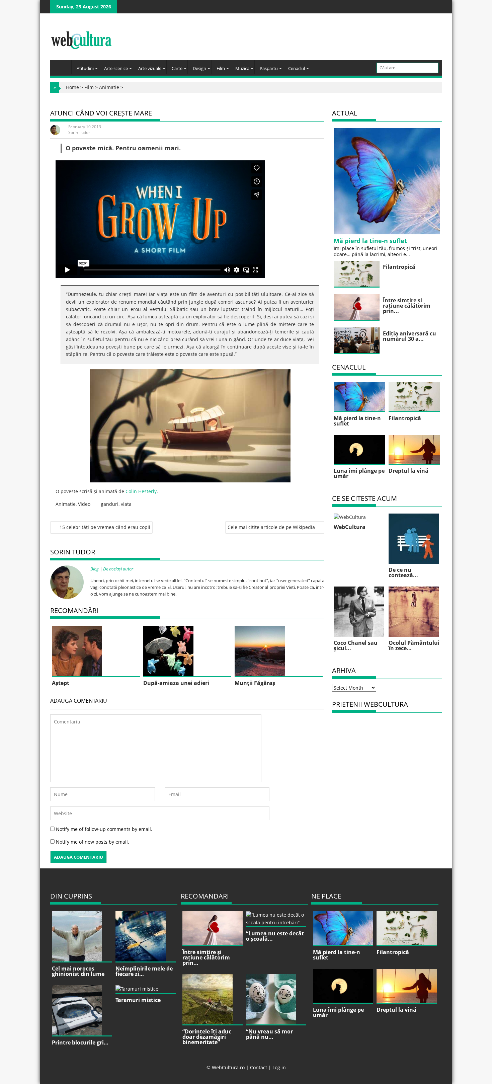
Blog (94, 569)
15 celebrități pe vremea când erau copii (105, 527)
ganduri (109, 504)
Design (199, 68)
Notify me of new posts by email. (92, 842)
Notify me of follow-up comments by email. (104, 829)
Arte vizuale (149, 68)
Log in (279, 1067)
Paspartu (269, 68)
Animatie (109, 87)
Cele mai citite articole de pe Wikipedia (271, 527)
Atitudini (85, 68)
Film (221, 68)
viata (126, 504)
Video (84, 504)
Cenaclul (296, 68)
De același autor (118, 569)
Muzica (242, 68)
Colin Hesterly (141, 491)
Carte (177, 68)
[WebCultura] (62, 65)
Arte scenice (116, 68)
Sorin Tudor (79, 132)
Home (72, 87)
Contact (258, 1067)
